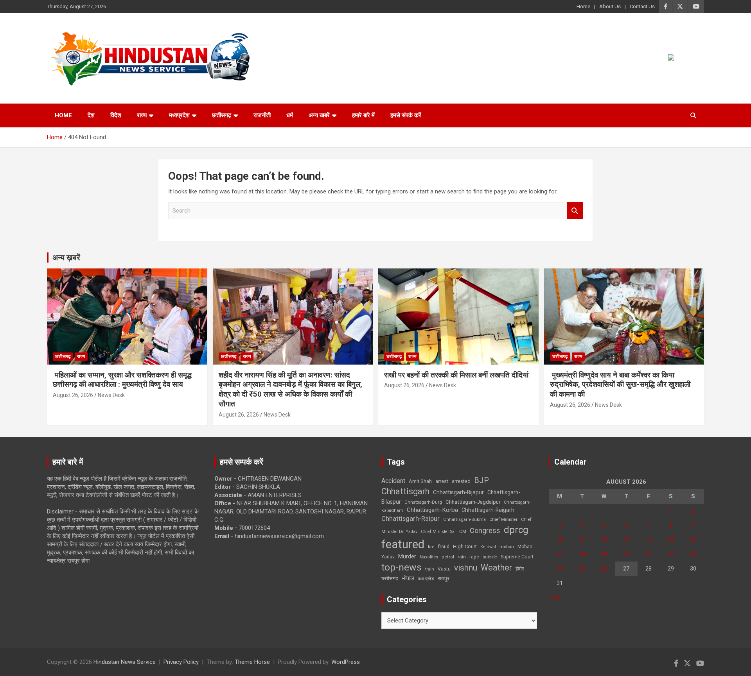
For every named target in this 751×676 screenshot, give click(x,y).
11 (582, 539)
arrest (441, 481)
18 (582, 554)
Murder (407, 556)
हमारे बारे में (363, 115)
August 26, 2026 (73, 395)
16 (693, 539)
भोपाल (408, 578)
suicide (490, 557)
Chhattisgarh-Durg (423, 502)
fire (431, 546)
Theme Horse (252, 661)
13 (626, 539)
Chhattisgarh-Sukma (464, 519)
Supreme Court (517, 557)
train (429, 569)
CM (462, 531)
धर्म (289, 115)
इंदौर (520, 569)
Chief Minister (503, 519)
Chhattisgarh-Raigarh (488, 510)
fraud (443, 546)
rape (474, 557)
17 (560, 554)
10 (560, 539)
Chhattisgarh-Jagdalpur (473, 502)
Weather (496, 567)
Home (583, 6)
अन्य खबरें (319, 115)
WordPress (345, 661)
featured (402, 544)
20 (626, 554)
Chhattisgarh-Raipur (410, 518)
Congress (485, 530)
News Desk (111, 395)
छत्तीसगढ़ (221, 115)
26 (604, 568)
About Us (610, 6)
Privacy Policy (181, 661)
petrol (448, 557)
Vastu (444, 569)
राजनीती (262, 115)
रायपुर (443, 578)
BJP (481, 480)
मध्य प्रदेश (426, 578)
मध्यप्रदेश (179, 115)
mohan (506, 546)
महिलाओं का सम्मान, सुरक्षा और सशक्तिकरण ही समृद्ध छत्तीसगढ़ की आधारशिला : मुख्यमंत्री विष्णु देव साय (122, 379)
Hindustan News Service (124, 661)
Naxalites (429, 557)
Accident (393, 481)
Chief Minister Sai (438, 531)
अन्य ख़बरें (66, 257)
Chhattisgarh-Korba (432, 509)
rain (462, 557)
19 (604, 554)
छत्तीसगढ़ (389, 578)
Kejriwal (488, 546)
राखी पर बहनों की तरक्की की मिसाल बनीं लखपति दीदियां (456, 374)
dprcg (516, 529)
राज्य (142, 115)
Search (575, 211)
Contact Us (642, 6)
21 (648, 554)
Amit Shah (420, 481)
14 (648, 539)
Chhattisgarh (405, 491)
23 (693, 554)
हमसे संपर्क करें (405, 115)
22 (671, 554)
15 (671, 539)
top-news (401, 567)
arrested (461, 481)
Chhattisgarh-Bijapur (458, 492)
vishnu (465, 567)
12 (604, 539)
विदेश (115, 115)
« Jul (555, 597)
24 (560, 568)
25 (582, 568)
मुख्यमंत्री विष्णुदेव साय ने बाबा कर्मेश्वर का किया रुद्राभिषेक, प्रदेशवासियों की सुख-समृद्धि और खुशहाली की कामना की (620, 384)
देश (91, 115)
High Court (465, 546)
